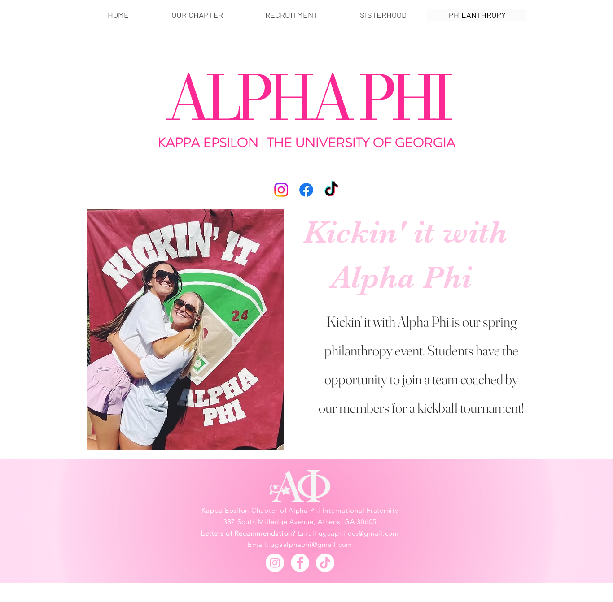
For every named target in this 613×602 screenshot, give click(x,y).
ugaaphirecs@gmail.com (359, 533)
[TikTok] (331, 190)
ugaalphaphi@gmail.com (311, 544)
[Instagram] (281, 190)
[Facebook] (306, 190)
